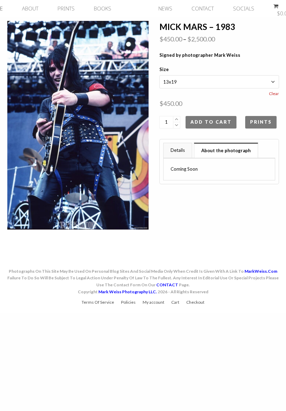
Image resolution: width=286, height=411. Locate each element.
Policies (128, 302)
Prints (261, 122)
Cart (175, 302)
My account (153, 302)
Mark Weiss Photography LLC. (127, 291)
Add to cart (211, 122)
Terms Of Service (98, 302)
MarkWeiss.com (260, 271)
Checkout (195, 302)
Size (164, 69)
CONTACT (167, 284)
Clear (274, 93)
